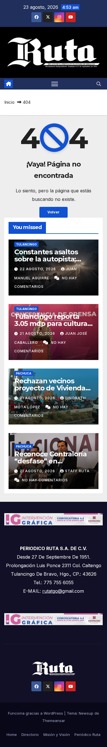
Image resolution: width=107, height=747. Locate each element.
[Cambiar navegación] (55, 84)
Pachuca (23, 373)
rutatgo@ (52, 591)
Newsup (86, 713)
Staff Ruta (77, 471)
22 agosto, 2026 (38, 269)
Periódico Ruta (87, 734)
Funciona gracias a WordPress (36, 713)
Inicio (9, 102)
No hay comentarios (45, 480)
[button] (98, 84)
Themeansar (53, 720)
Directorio (30, 734)
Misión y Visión (56, 734)
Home (12, 734)
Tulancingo (26, 244)
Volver (53, 212)
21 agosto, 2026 (38, 333)
